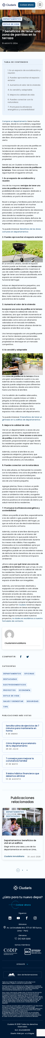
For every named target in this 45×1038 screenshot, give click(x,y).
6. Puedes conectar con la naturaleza (20, 101)
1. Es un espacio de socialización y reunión (24, 71)
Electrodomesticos (14, 684)
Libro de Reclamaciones (28, 975)
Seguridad (33, 701)
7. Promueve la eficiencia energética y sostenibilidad (21, 108)
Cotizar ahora (26, 4)
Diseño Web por (17, 1033)
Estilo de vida (11, 24)
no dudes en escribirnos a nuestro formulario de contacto (22, 619)
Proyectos (9, 690)
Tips (5, 707)
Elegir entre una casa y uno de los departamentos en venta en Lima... (20, 848)
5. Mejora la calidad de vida (21, 94)
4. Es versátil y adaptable (20, 90)
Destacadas (10, 679)
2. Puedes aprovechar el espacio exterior (23, 79)
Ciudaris (22, 604)
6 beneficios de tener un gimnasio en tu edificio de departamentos (22, 418)
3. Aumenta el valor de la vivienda (24, 85)
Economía (24, 690)
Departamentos (12, 19)
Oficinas (29, 673)
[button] (18, 870)
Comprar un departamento (14, 121)
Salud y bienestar (13, 701)
